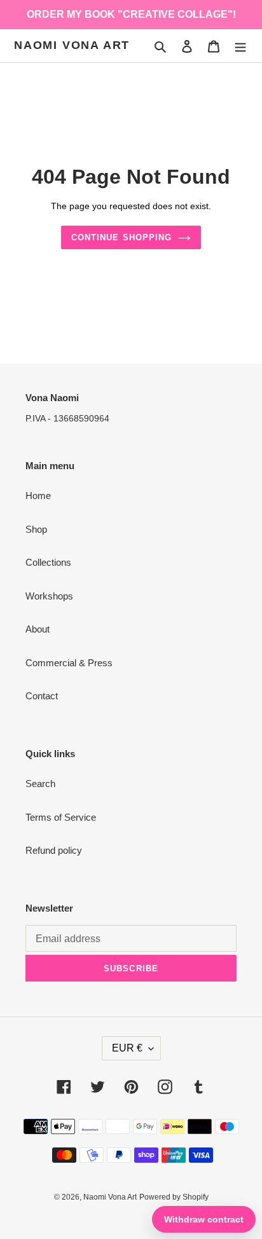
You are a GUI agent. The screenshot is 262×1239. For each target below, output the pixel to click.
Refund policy (53, 850)
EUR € (127, 1048)
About (37, 629)
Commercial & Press (69, 662)
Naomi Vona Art (72, 45)
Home (38, 495)
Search (40, 783)
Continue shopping (121, 237)
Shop (36, 529)
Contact (41, 695)
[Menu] (240, 46)
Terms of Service (60, 817)
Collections (48, 562)
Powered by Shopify (174, 1197)
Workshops (49, 596)
